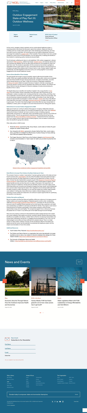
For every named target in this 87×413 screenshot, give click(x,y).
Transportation (39, 377)
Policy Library (53, 2)
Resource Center (10, 379)
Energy (27, 384)
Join (67, 2)
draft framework (47, 137)
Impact (41, 2)
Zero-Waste (38, 381)
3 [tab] (43, 312)
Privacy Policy (76, 401)
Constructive (13, 405)
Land (27, 379)
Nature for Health (13, 83)
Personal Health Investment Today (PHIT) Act (24, 202)
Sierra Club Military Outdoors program (26, 116)
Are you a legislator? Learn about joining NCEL (14, 359)
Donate (77, 2)
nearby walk (25, 54)
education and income (35, 100)
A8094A (53, 110)
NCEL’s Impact (60, 379)
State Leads (9, 385)
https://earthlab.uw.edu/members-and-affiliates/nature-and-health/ (33, 241)
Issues (46, 2)
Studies (40, 98)
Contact (46, 40)
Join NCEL (9, 383)
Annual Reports (60, 381)
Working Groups (10, 387)
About (36, 2)
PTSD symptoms (17, 61)
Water (27, 381)
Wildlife (27, 383)
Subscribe (7, 355)
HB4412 (17, 126)
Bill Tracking (9, 377)
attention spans (38, 61)
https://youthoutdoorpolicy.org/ (35, 230)
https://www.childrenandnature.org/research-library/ (33, 236)
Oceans (37, 379)
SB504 (22, 131)
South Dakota (22, 176)
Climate (27, 386)
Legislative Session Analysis (62, 383)
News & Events (61, 2)
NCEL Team (71, 377)
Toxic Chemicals (39, 384)
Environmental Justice (40, 383)
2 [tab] (41, 312)
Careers (70, 379)
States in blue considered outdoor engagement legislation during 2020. (31, 168)
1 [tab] (40, 312)
